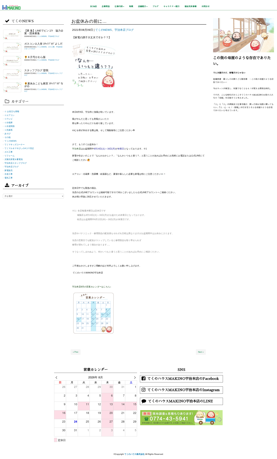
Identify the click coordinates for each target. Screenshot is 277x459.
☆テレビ (8, 119)
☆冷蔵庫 (8, 123)
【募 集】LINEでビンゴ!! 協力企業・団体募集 (43, 32)
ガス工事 (51, 47)
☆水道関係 (9, 126)
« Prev (75, 352)
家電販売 (8, 170)
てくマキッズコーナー (14, 145)
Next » (201, 352)
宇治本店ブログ (124, 29)
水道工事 (8, 174)
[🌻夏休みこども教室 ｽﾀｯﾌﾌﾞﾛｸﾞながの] (12, 87)
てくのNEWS (103, 29)
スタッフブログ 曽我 (36, 70)
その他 (7, 137)
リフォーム (9, 156)
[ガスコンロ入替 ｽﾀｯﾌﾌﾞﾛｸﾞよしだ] (12, 47)
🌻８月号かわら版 (35, 57)
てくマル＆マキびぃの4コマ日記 (19, 148)
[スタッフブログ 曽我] (12, 74)
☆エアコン (9, 115)
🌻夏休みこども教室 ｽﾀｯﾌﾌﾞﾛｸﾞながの (43, 85)
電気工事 (8, 178)
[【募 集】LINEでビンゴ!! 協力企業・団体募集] (12, 34)
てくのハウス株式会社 (134, 454)
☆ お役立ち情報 (11, 111)
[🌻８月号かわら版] (12, 61)
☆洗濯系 (8, 130)
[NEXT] (134, 377)
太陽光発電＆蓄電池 (13, 159)
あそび (7, 134)
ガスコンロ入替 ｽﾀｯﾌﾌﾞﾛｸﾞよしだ (43, 43)
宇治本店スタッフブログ (15, 163)
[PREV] (57, 377)
